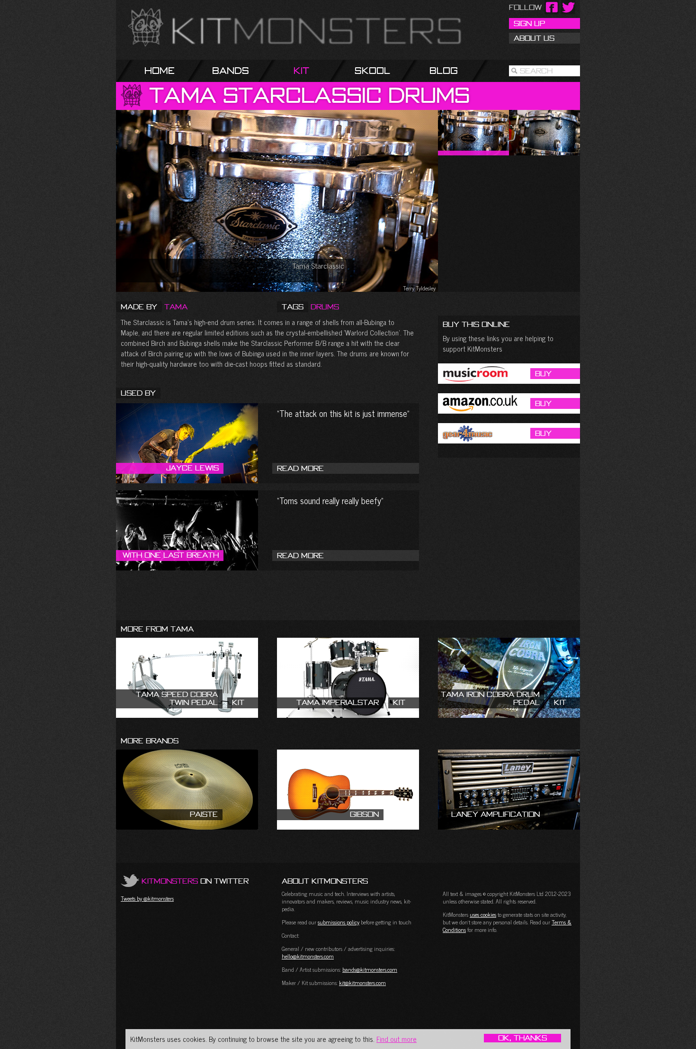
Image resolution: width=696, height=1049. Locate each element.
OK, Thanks (522, 1038)
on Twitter (195, 881)
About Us (534, 38)
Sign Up (529, 23)
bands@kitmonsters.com (369, 969)
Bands (230, 70)
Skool (372, 70)
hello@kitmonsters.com (308, 956)
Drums (325, 306)
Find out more (396, 1039)
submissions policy (338, 922)
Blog (443, 70)
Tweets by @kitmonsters (147, 898)
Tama (175, 306)
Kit (301, 70)
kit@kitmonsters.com (362, 982)
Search (536, 70)
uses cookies (483, 914)
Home (159, 70)
